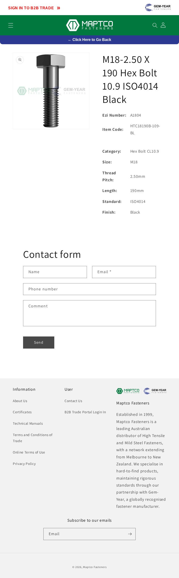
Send (38, 342)
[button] (10, 25)
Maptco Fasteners (95, 567)
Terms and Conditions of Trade (32, 437)
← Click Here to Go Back (89, 40)
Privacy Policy (24, 463)
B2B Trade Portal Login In (85, 412)
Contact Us (73, 400)
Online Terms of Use (29, 452)
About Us (20, 400)
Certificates (22, 412)
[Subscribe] (129, 534)
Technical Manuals (28, 423)
